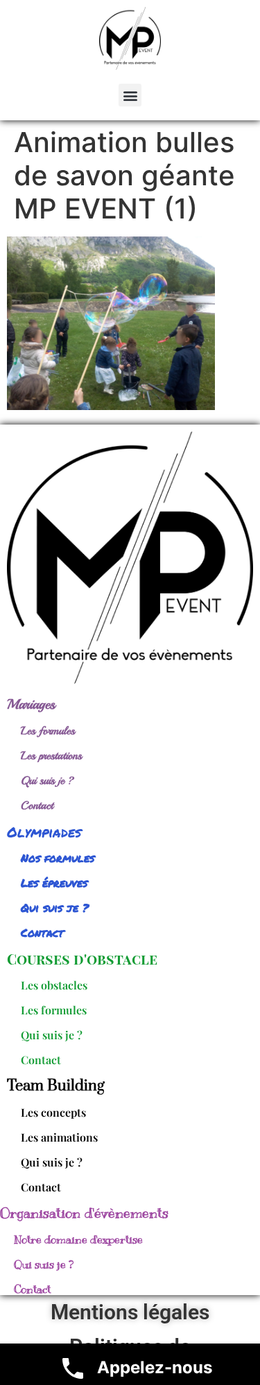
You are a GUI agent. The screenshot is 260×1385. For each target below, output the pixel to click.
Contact (37, 805)
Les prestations (51, 756)
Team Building (56, 1086)
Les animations (59, 1137)
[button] (130, 95)
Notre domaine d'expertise (78, 1240)
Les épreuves (54, 883)
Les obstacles (54, 985)
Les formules (48, 731)
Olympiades (44, 832)
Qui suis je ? (47, 781)
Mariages (31, 704)
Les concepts (53, 1112)
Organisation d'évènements (84, 1213)
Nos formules (57, 858)
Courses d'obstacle (82, 958)
